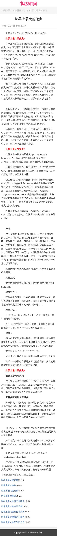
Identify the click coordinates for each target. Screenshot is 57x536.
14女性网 (17, 10)
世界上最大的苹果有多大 (13, 522)
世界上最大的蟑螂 (9, 480)
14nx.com (32, 533)
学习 (26, 10)
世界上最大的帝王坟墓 (11, 506)
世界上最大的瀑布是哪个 (13, 501)
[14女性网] (28, 3)
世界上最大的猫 (8, 496)
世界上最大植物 (8, 485)
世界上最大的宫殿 (9, 491)
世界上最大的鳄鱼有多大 (13, 512)
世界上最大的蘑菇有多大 (13, 517)
